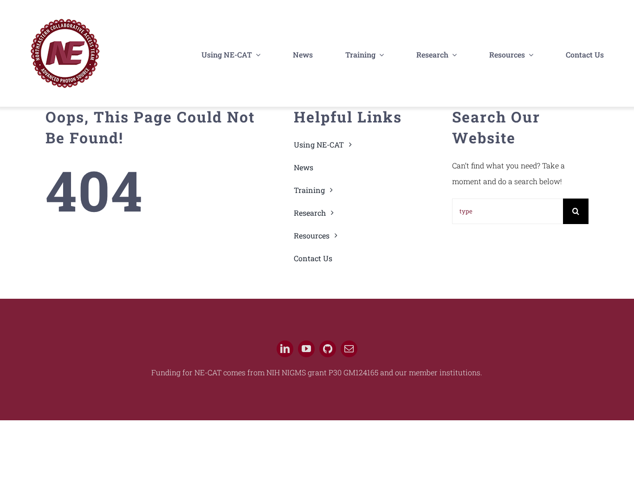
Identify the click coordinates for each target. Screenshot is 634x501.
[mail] (349, 348)
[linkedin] (285, 348)
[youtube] (306, 348)
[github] (327, 348)
